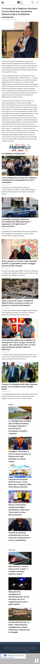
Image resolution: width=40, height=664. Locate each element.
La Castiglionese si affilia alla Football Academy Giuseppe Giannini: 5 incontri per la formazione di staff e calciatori (19, 427)
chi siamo (25, 650)
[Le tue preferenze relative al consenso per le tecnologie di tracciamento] (36, 660)
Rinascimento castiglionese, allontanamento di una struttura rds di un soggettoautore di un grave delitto (18, 598)
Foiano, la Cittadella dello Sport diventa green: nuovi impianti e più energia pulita (19, 386)
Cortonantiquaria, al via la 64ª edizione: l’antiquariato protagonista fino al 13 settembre (19, 180)
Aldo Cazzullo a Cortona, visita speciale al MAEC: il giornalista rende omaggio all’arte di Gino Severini (19, 263)
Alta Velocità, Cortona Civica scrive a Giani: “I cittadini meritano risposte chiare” (18, 570)
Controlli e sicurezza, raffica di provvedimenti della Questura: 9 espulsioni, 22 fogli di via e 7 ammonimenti (16, 222)
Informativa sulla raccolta (8, 657)
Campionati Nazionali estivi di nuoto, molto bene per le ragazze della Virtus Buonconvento (19, 483)
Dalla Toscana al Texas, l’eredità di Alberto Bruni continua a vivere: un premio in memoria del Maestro (17, 303)
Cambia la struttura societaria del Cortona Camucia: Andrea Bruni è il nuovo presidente (19, 536)
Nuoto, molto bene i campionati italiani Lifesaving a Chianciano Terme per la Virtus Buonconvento (19, 510)
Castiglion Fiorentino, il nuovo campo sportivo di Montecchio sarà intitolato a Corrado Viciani (19, 456)
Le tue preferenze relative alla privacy (15, 655)
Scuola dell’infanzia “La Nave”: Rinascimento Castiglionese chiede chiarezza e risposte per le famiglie (19, 627)
